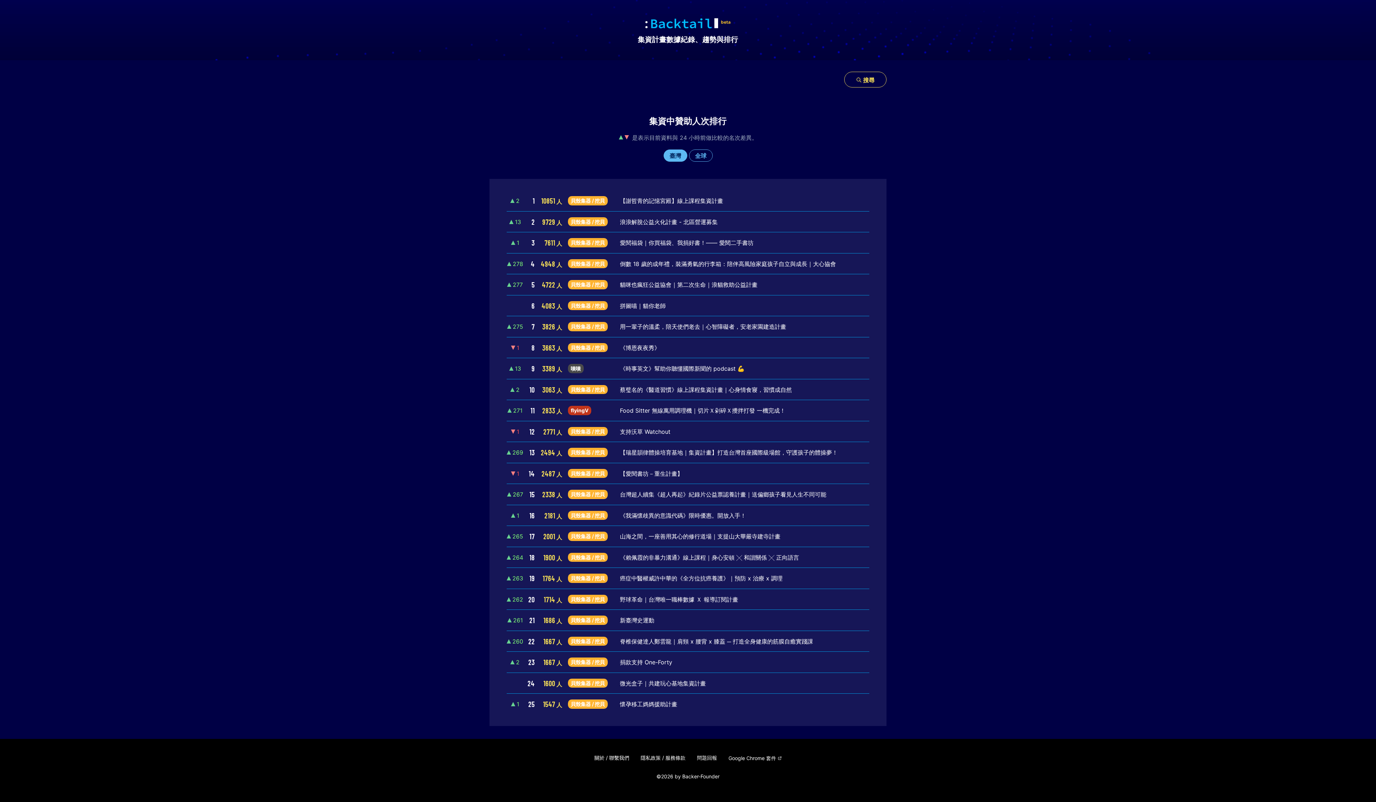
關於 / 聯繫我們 (611, 757)
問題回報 (707, 757)
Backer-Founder (701, 776)
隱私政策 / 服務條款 (663, 757)
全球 (701, 155)
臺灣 (675, 155)
